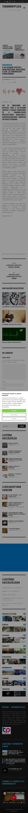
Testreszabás (14, 414)
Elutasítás (14, 418)
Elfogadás (14, 410)
